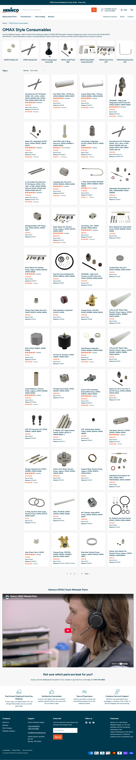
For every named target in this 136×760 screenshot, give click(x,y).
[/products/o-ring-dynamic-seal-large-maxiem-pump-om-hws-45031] (36, 502)
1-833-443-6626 (109, 11)
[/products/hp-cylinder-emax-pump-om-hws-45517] (92, 502)
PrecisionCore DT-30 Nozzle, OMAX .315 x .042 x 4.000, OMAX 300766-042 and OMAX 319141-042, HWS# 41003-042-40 (119, 145)
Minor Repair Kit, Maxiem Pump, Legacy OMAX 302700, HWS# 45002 (36, 270)
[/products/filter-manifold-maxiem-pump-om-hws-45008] (64, 502)
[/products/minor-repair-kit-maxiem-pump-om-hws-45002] (36, 257)
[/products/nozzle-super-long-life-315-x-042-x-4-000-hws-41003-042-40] (120, 131)
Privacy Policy (16, 750)
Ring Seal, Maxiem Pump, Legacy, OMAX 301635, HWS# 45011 (92, 554)
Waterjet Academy (110, 17)
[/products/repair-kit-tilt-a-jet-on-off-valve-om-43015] (120, 379)
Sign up (58, 737)
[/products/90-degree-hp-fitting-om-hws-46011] (36, 216)
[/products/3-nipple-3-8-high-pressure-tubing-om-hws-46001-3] (64, 420)
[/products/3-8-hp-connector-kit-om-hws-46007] (36, 419)
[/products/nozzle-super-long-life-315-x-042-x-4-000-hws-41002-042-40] (36, 172)
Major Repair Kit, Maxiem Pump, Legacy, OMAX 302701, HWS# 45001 (64, 229)
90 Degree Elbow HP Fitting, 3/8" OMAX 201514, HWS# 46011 (35, 228)
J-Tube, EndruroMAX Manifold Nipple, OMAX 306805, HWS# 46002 (92, 184)
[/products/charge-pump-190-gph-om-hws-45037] (64, 542)
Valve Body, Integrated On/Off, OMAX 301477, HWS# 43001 (92, 143)
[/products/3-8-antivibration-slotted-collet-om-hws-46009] (92, 419)
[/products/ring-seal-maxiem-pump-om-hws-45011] (92, 542)
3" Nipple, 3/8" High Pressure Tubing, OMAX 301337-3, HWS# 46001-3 (64, 432)
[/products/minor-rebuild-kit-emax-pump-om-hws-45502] (120, 217)
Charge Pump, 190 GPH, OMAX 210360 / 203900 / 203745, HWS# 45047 (62, 554)
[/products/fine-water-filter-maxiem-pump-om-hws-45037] (64, 84)
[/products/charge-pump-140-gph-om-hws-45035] (92, 300)
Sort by (26, 70)
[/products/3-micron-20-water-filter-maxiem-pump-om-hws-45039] (120, 300)
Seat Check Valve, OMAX (34, 552)
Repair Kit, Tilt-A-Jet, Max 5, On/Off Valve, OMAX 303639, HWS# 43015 (120, 391)
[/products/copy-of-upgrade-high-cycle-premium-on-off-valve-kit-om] (92, 260)
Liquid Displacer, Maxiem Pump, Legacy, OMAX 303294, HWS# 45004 (36, 391)
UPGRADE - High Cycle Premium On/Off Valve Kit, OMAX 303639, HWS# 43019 (91, 276)
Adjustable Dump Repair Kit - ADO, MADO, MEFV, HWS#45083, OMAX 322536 (120, 478)
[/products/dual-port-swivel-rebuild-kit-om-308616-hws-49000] (64, 260)
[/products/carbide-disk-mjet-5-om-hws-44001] (120, 257)
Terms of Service (27, 750)
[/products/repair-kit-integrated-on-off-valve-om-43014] (36, 131)
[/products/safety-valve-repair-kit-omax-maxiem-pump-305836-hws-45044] (120, 541)
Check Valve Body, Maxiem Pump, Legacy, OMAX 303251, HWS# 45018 (64, 471)
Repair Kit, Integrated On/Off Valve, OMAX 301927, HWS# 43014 (36, 143)
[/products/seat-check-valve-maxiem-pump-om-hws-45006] (36, 542)
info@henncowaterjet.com (37, 733)
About (122, 17)
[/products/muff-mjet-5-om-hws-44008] (36, 338)
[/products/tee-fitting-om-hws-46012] (92, 216)
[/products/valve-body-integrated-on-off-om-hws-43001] (92, 131)
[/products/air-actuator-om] (64, 341)
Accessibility (6, 750)
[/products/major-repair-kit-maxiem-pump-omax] (64, 217)
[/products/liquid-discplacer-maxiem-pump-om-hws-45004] (36, 379)
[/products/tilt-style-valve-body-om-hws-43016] (64, 379)
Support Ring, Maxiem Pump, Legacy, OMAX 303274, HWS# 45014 (92, 471)
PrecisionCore (26, 17)
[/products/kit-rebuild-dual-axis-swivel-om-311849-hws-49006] (120, 505)
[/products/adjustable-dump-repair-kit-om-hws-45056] (120, 175)
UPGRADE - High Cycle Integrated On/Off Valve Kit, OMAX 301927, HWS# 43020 (120, 103)
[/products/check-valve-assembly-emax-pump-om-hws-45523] (92, 379)
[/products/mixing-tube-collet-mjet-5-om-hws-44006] (36, 300)
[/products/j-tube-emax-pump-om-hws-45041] (92, 172)
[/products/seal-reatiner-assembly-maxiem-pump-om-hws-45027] (92, 338)
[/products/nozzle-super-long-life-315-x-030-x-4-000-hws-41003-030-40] (36, 84)
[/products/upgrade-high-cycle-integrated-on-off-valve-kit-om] (120, 87)
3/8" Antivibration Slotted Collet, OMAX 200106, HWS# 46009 (92, 431)
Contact (131, 17)
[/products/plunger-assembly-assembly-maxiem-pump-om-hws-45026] (36, 459)
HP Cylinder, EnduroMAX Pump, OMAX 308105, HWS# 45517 (92, 515)
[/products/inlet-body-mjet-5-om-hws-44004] (120, 420)
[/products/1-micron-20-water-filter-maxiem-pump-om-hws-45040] (120, 338)
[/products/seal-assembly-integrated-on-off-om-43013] (64, 300)
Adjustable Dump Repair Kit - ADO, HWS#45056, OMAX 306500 (120, 191)
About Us (5, 722)
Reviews (51, 17)
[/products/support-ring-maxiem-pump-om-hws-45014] (92, 459)
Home (4, 23)
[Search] (94, 10)
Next (87, 574)
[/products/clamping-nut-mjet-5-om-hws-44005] (64, 172)
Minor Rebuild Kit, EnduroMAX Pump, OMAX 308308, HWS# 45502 (120, 229)
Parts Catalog (40, 17)
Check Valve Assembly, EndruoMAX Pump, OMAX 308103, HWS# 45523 (90, 392)
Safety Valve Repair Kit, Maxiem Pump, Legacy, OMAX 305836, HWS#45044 (120, 553)
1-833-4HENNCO (34, 726)
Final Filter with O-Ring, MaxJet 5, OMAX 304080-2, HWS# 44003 (63, 143)
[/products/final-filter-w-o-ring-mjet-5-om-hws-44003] (64, 131)
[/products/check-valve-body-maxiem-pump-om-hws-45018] (64, 459)
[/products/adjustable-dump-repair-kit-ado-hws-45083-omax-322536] (120, 462)
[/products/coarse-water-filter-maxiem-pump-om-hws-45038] (92, 84)
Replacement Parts (9, 17)
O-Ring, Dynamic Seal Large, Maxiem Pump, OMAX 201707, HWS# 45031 (36, 514)
